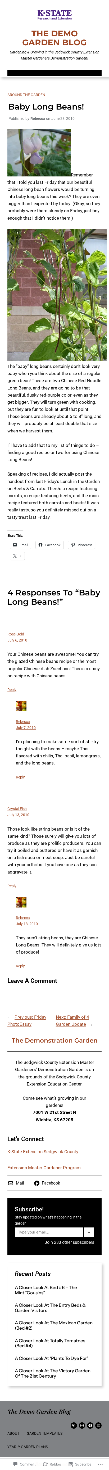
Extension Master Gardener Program (44, 1167)
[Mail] (98, 1425)
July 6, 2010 (17, 640)
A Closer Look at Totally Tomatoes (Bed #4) (50, 1343)
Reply (11, 690)
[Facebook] (90, 1425)
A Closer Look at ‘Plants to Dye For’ (51, 1358)
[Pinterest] (74, 1425)
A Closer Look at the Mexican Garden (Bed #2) (54, 1325)
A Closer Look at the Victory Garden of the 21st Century (52, 1373)
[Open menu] (54, 73)
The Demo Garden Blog (54, 38)
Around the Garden (26, 95)
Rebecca (23, 721)
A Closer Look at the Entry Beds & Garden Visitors (50, 1308)
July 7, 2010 (26, 728)
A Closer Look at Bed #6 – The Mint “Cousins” (46, 1290)
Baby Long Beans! (46, 106)
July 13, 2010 (18, 815)
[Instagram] (82, 1425)
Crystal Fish (17, 809)
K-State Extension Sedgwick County (42, 1151)
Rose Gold (15, 634)
